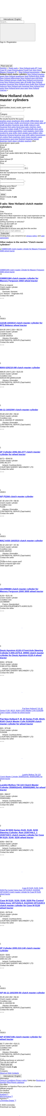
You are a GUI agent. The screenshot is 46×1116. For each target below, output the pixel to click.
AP (36, 68)
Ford (30, 70)
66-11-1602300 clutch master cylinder (19, 410)
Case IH (3, 70)
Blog (9, 1082)
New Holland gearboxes (14, 76)
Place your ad (6, 226)
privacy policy (31, 236)
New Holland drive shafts (34, 76)
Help (9, 1073)
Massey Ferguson (7, 72)
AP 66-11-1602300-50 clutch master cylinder (22, 993)
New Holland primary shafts (11, 80)
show (3, 194)
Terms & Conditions (8, 1080)
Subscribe (5, 233)
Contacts (15, 1073)
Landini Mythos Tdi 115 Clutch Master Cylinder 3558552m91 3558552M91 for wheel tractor (22, 787)
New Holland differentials (10, 78)
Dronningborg (17, 70)
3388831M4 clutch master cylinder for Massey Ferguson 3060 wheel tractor (19, 279)
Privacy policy (21, 1080)
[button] (23, 54)
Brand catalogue (17, 1082)
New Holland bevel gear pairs (16, 88)
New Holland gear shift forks (31, 78)
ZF (16, 72)
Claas (9, 70)
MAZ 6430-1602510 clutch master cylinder (21, 540)
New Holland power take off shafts (17, 82)
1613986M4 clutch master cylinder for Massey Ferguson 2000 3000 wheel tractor (21, 590)
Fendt (25, 70)
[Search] (17, 32)
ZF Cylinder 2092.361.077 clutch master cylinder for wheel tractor (20, 453)
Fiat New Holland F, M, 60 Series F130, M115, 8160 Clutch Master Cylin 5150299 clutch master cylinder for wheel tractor (22, 721)
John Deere (37, 70)
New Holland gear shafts (24, 84)
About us (3, 1073)
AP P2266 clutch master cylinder (16, 496)
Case (40, 68)
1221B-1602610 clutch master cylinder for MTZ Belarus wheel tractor (21, 324)
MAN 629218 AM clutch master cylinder (20, 367)
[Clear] (1, 112)
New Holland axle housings (18, 86)
